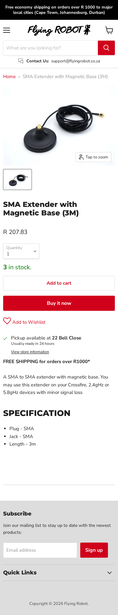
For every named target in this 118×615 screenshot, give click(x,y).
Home (9, 76)
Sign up (94, 550)
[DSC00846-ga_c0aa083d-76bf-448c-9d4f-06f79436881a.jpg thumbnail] (17, 179)
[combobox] (50, 48)
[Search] (106, 48)
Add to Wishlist (28, 322)
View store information (30, 352)
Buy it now (59, 303)
